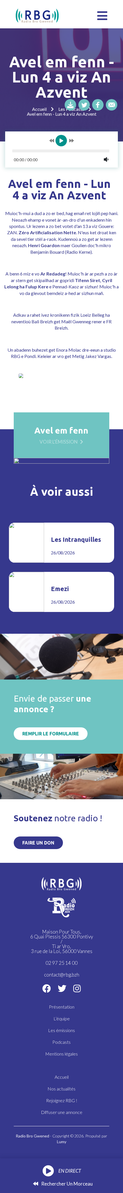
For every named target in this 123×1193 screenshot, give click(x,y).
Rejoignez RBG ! (61, 1100)
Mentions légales (61, 1053)
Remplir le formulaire (50, 733)
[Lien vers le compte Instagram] (77, 988)
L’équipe (61, 1018)
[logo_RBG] (37, 15)
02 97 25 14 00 (61, 963)
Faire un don (38, 842)
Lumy (61, 1141)
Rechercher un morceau (66, 1183)
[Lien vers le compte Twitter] (62, 988)
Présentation (61, 1006)
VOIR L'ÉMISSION (58, 441)
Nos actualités (61, 1088)
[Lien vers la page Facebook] (46, 988)
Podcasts (61, 1042)
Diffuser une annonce (61, 1112)
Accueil (39, 109)
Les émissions (61, 1030)
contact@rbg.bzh (61, 975)
